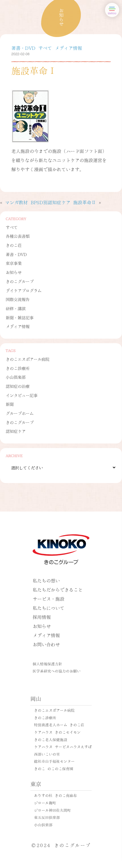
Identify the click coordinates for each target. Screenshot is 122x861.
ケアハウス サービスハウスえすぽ (63, 746)
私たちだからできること (58, 589)
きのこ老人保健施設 (50, 739)
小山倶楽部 (16, 376)
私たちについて (48, 607)
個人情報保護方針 (47, 663)
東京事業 (14, 262)
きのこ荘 (14, 245)
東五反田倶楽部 (47, 817)
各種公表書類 (18, 235)
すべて (12, 227)
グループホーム (19, 413)
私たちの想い (46, 580)
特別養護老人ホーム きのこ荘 (59, 724)
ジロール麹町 (45, 802)
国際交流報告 (18, 299)
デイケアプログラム (23, 290)
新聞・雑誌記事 (19, 317)
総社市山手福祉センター (54, 761)
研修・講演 (16, 308)
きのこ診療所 (18, 368)
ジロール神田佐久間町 (52, 810)
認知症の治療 (18, 385)
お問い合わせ (46, 644)
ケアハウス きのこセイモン (57, 732)
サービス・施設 (48, 598)
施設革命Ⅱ (84, 202)
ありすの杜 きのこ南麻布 (55, 795)
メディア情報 (18, 326)
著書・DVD (16, 254)
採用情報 (42, 616)
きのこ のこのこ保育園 (53, 768)
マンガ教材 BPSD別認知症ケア (37, 202)
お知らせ (14, 272)
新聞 (10, 403)
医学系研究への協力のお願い (57, 670)
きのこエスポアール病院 (27, 358)
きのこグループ (19, 281)
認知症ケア (16, 430)
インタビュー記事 (21, 395)
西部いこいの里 (47, 754)
